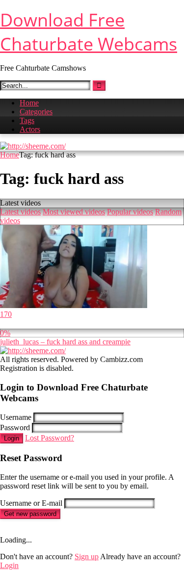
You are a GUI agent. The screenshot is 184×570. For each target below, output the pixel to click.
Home (29, 103)
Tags (27, 120)
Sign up (87, 556)
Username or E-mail (31, 503)
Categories (36, 111)
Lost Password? (49, 438)
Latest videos (20, 211)
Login (11, 438)
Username (15, 417)
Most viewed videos (74, 211)
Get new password (30, 514)
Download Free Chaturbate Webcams (88, 32)
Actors (30, 129)
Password (15, 427)
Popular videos (130, 211)
